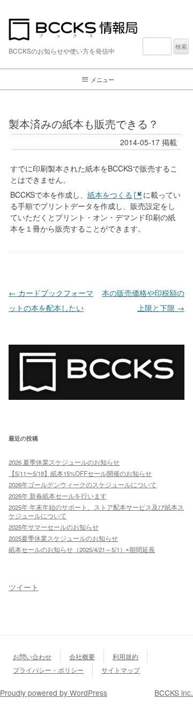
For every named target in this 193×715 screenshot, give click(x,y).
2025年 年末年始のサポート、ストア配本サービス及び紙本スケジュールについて (96, 511)
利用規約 (125, 656)
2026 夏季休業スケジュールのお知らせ (64, 462)
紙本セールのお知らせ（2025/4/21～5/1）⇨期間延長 (82, 549)
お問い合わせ (32, 656)
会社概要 (82, 656)
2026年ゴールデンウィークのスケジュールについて (83, 484)
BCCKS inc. (173, 692)
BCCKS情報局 (96, 29)
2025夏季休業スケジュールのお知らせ (63, 538)
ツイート (24, 587)
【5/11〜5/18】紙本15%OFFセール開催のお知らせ (80, 473)
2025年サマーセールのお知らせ (54, 527)
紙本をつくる (109, 194)
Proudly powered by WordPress (53, 692)
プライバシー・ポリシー (48, 669)
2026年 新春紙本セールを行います (58, 495)
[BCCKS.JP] (96, 396)
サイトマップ (120, 669)
